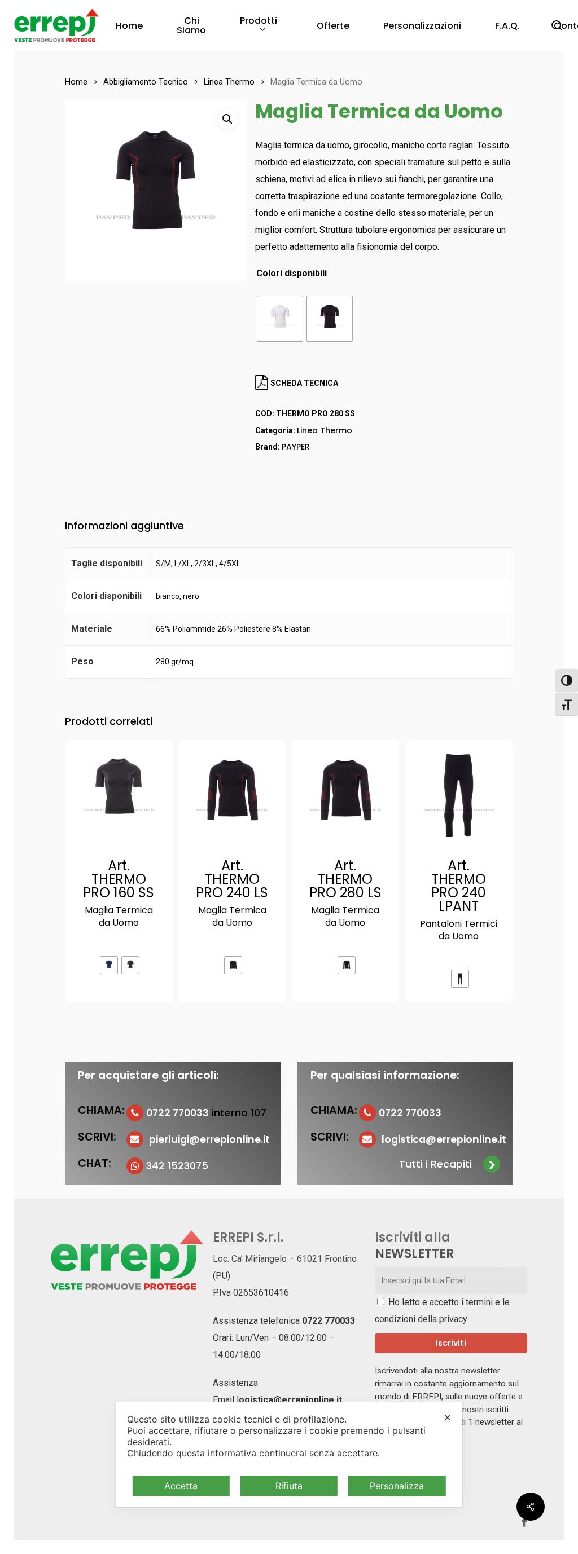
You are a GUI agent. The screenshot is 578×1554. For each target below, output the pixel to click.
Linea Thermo (229, 82)
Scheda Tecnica (303, 383)
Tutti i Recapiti (435, 1164)
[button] (227, 119)
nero (191, 596)
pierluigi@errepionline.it (209, 1139)
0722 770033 (328, 1320)
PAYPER (296, 446)
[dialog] (289, 1454)
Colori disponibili (291, 273)
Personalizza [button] (397, 1485)
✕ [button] (447, 1417)
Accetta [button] (181, 1485)
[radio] (280, 318)
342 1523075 (177, 1166)
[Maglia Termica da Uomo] (119, 794)
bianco (167, 596)
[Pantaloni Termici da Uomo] (459, 794)
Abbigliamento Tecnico (145, 82)
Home (76, 82)
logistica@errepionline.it (444, 1139)
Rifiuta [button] (289, 1485)
